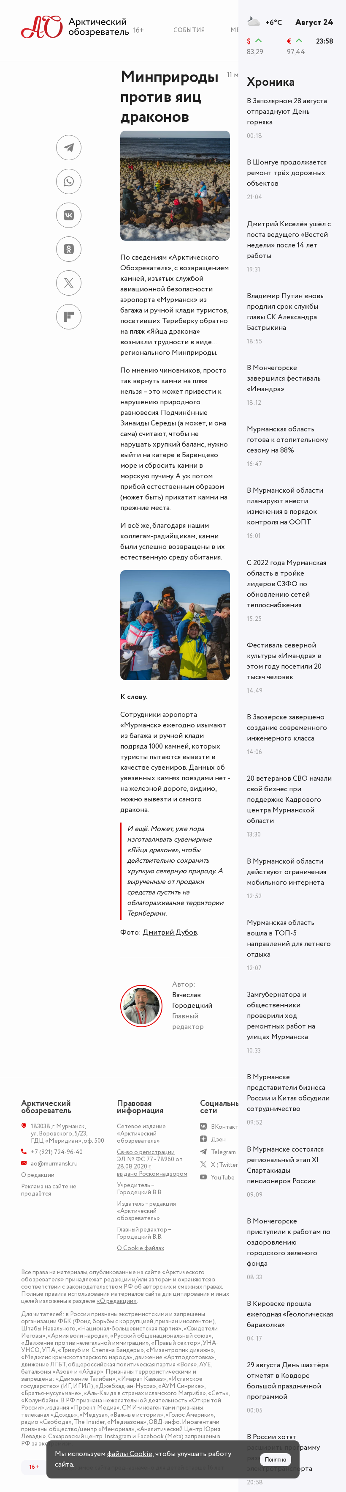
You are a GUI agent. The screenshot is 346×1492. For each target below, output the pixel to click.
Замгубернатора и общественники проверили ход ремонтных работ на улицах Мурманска (281, 1016)
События (189, 30)
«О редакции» (117, 1301)
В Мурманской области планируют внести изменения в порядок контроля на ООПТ (285, 506)
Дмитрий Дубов (170, 932)
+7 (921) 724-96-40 (57, 1152)
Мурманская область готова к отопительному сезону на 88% (287, 439)
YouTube (223, 1177)
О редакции (37, 1175)
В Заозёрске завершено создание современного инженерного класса (287, 727)
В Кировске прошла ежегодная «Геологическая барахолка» (290, 1314)
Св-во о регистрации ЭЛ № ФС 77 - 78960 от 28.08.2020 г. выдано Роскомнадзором (152, 1163)
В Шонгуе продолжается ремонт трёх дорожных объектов (287, 173)
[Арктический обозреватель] (75, 27)
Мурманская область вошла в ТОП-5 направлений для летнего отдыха (289, 939)
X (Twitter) (225, 1164)
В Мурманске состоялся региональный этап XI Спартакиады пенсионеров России (285, 1165)
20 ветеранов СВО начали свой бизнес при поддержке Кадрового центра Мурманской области (289, 799)
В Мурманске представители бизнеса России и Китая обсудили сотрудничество (288, 1093)
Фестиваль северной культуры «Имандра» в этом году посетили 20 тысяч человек (284, 661)
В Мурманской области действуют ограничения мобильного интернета (286, 872)
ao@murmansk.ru (54, 1163)
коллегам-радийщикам (157, 536)
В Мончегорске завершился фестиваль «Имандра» (284, 378)
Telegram (223, 1152)
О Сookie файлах (140, 1248)
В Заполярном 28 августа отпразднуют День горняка (287, 111)
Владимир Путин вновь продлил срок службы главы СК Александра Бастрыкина (285, 312)
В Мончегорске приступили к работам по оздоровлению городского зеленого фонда (288, 1242)
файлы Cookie (129, 1454)
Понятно (275, 1459)
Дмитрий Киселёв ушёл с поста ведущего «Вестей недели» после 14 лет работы (289, 240)
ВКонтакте (226, 1126)
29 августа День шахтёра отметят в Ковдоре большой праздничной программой (288, 1381)
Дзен (218, 1139)
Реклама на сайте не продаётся (48, 1190)
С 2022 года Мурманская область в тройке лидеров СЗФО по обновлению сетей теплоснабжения (286, 584)
